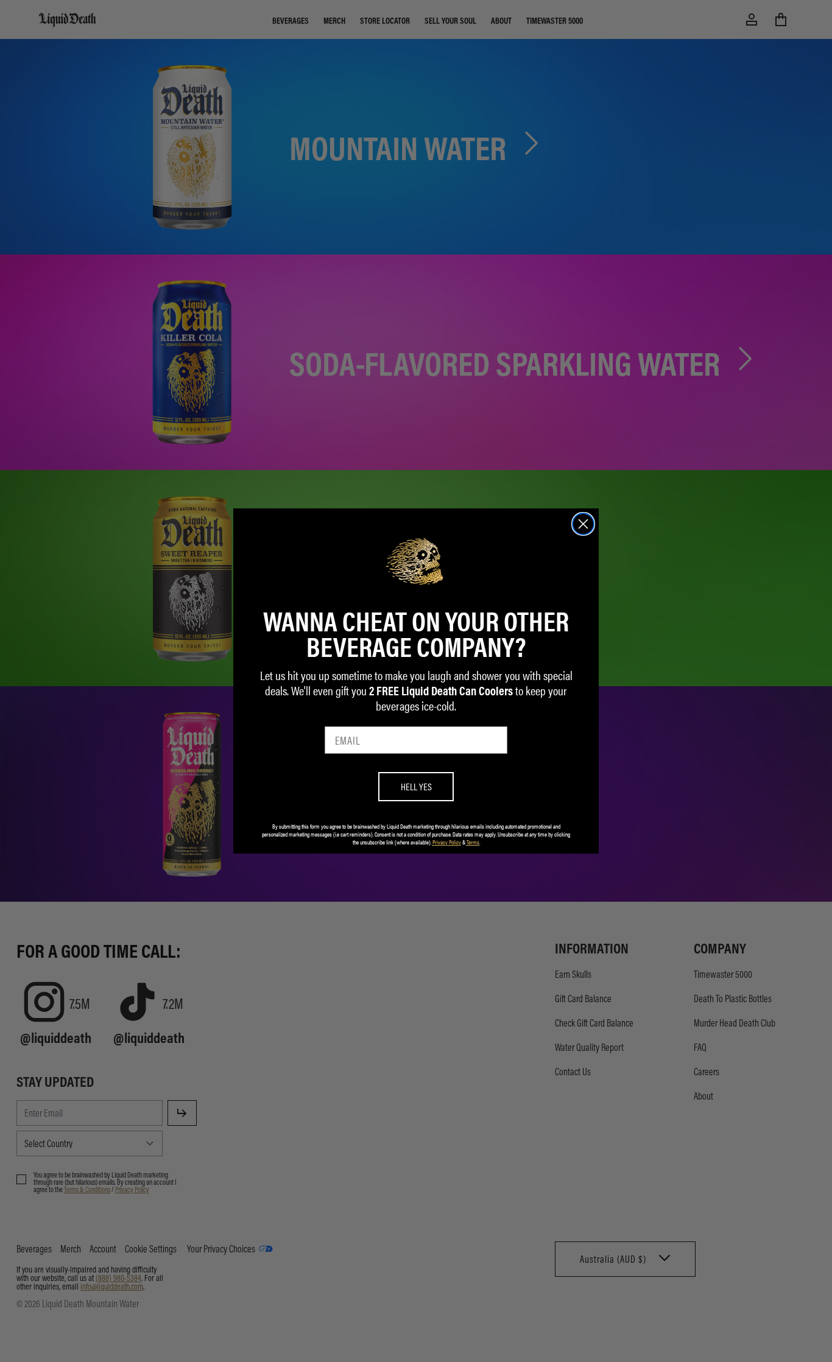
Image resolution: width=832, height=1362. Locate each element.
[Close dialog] (583, 524)
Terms (473, 842)
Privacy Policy (446, 842)
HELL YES (416, 786)
